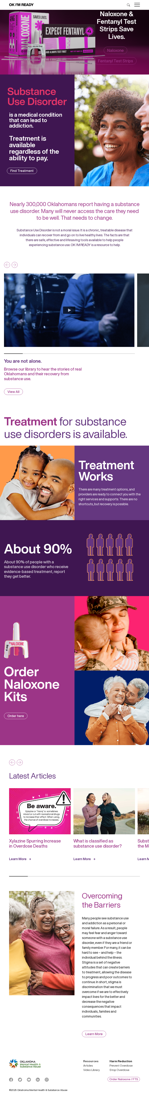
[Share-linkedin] (38, 1080)
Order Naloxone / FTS (123, 1079)
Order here (15, 715)
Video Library (91, 1070)
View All (13, 391)
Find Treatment (22, 170)
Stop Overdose (119, 1070)
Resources (90, 1061)
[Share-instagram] (47, 1080)
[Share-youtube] (29, 1080)
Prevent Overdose (121, 1065)
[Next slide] (15, 265)
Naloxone (115, 50)
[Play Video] (69, 310)
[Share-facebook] (11, 1080)
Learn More (18, 858)
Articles (88, 1065)
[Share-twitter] (20, 1080)
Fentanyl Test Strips (115, 61)
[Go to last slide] (7, 265)
